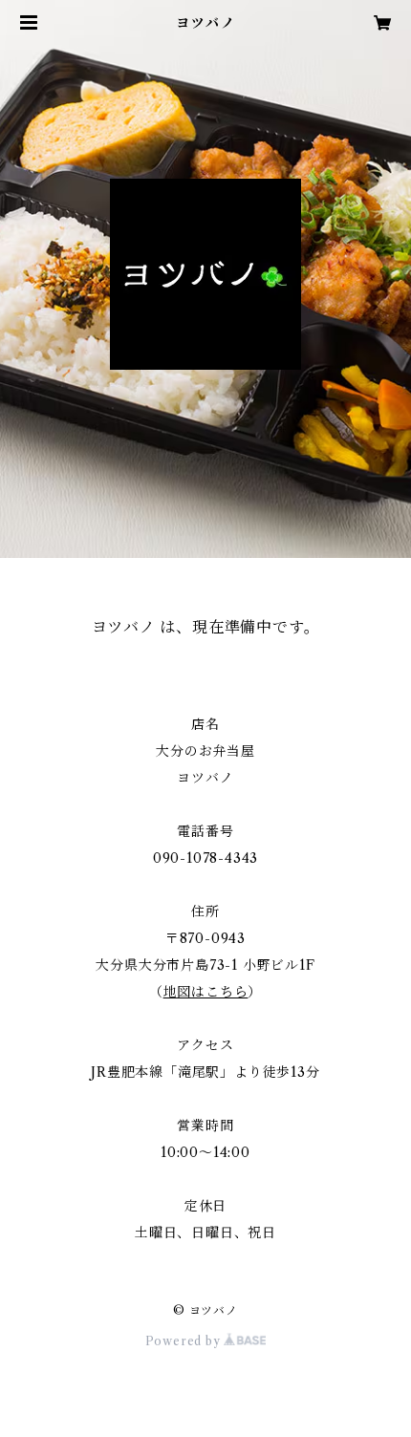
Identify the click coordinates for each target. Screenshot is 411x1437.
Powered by (185, 1341)
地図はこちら (206, 991)
